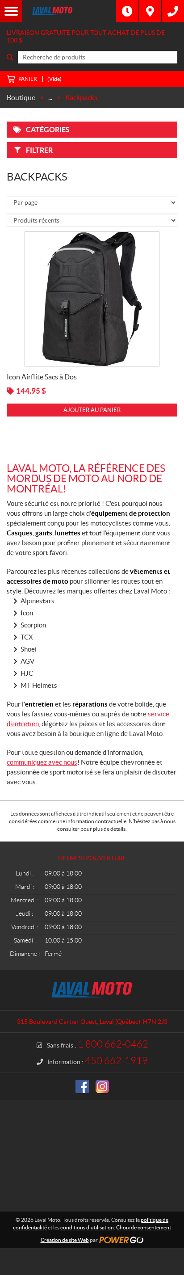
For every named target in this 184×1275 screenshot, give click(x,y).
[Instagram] (102, 1086)
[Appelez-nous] (173, 11)
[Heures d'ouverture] (127, 11)
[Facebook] (82, 1086)
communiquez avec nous (42, 762)
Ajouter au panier (92, 410)
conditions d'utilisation (87, 1227)
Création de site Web (65, 1240)
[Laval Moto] (69, 11)
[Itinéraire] (150, 11)
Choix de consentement (143, 1227)
